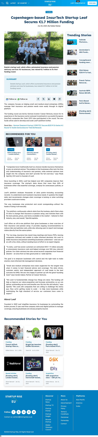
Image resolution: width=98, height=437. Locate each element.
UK (48, 149)
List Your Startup (78, 2)
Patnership (65, 420)
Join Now (92, 3)
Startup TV (49, 405)
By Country (22, 3)
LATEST (13, 3)
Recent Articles (11, 373)
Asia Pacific (80, 400)
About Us (64, 400)
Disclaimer (65, 417)
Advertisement (66, 403)
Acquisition (50, 373)
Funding (49, 12)
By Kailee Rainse (54, 26)
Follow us (12, 99)
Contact (64, 424)
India (78, 406)
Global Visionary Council (48, 427)
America (79, 403)
